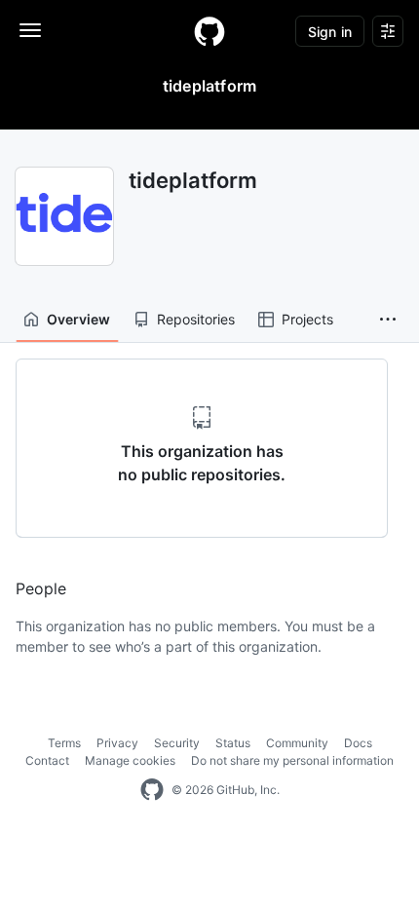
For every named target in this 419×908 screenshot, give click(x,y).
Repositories (196, 319)
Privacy (117, 743)
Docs (358, 743)
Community (297, 743)
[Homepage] (209, 31)
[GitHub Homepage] (152, 790)
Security (177, 743)
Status (232, 743)
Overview (78, 319)
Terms (64, 743)
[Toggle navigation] (30, 30)
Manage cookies (130, 760)
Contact (47, 760)
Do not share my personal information (292, 760)
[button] (387, 319)
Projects (307, 319)
